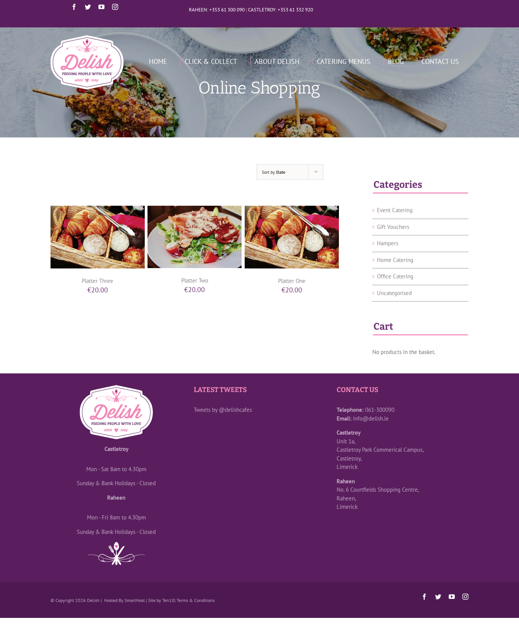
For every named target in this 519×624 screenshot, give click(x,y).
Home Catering (395, 260)
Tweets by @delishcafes (223, 409)
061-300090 (379, 409)
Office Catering (395, 276)
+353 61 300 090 (227, 9)
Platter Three (97, 280)
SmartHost (135, 600)
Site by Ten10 (161, 600)
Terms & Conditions (196, 600)
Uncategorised (394, 293)
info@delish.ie (371, 418)
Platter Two (194, 280)
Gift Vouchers (393, 226)
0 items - (428, 10)
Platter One (291, 280)
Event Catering (395, 210)
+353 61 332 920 (295, 9)
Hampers (387, 243)
